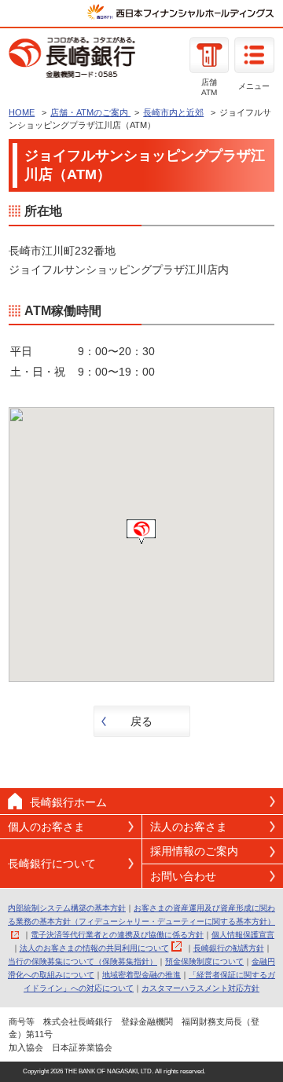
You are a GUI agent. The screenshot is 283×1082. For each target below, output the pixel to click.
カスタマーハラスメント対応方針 (200, 988)
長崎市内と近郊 (173, 112)
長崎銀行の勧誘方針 (228, 948)
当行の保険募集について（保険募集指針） (82, 961)
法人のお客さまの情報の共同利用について (94, 948)
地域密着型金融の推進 (141, 974)
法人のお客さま (188, 826)
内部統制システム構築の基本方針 (67, 908)
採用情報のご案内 (194, 851)
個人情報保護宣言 (242, 934)
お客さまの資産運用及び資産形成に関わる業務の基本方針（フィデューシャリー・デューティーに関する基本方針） (141, 915)
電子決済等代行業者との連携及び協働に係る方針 (117, 934)
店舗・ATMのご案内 (90, 112)
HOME (22, 112)
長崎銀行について (52, 863)
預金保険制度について (204, 961)
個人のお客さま (46, 826)
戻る (141, 721)
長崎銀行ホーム (68, 802)
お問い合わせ (183, 876)
